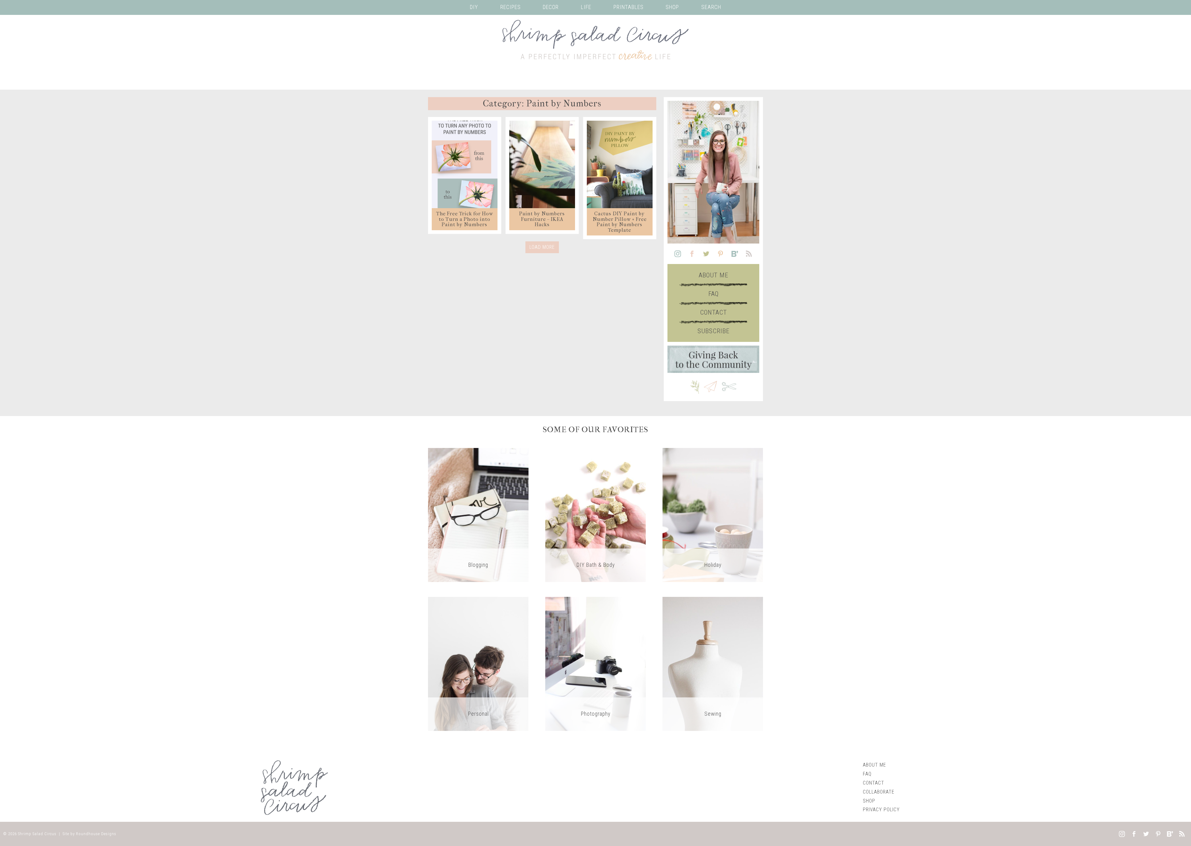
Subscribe (713, 331)
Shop (672, 7)
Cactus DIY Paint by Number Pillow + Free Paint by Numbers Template (620, 222)
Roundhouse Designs (96, 833)
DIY (474, 7)
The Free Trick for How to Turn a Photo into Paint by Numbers (464, 219)
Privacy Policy (881, 809)
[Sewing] (712, 664)
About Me (713, 275)
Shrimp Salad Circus (37, 833)
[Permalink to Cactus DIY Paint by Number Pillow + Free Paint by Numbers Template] (620, 164)
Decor (551, 7)
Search (711, 7)
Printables (628, 7)
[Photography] (595, 664)
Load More (542, 247)
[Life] (478, 664)
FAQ (713, 294)
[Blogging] (478, 515)
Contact (713, 312)
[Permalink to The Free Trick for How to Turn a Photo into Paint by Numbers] (464, 164)
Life (586, 7)
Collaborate (878, 792)
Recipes (510, 7)
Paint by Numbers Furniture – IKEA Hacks (542, 219)
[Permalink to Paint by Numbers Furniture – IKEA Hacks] (542, 164)
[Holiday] (712, 515)
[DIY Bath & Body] (595, 515)
